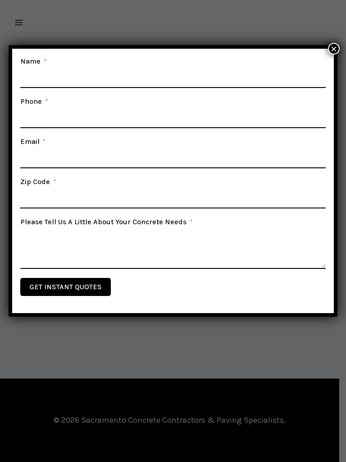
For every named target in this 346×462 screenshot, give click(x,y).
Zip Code (35, 181)
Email (30, 141)
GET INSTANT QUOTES (65, 286)
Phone (31, 101)
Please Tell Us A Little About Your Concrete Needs (103, 221)
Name (30, 61)
